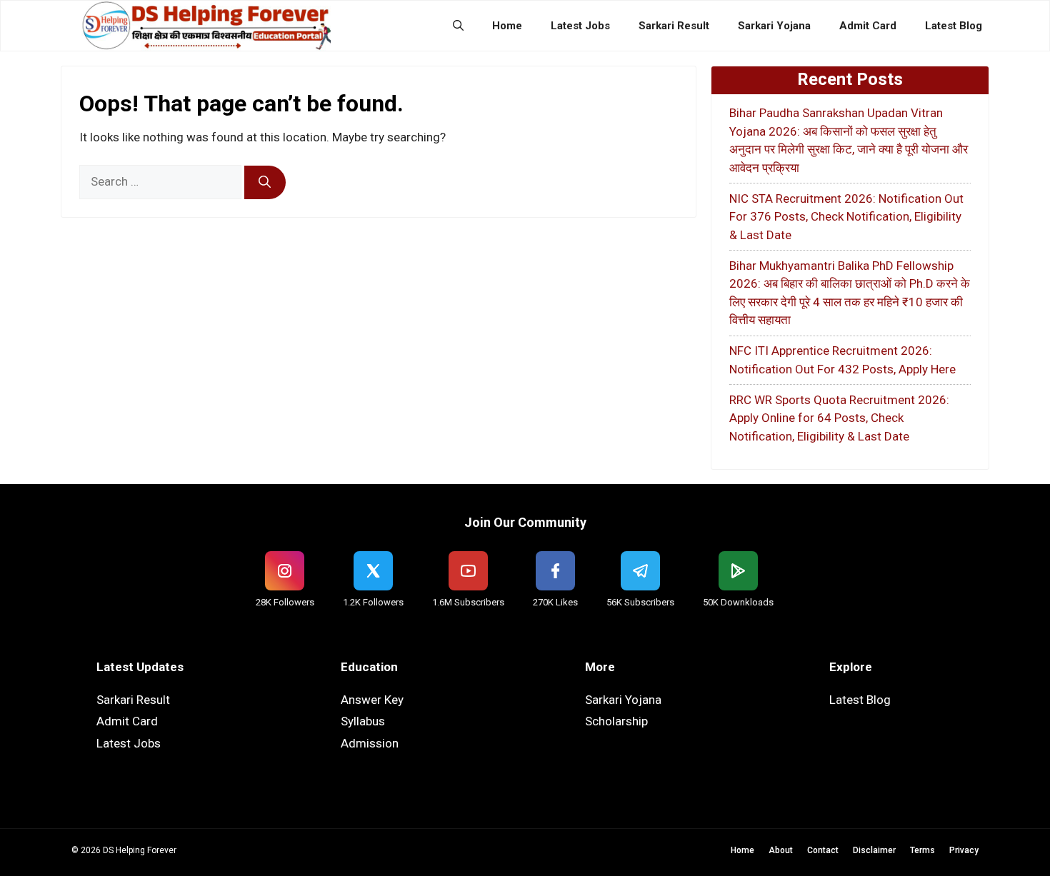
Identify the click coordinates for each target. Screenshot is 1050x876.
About (781, 850)
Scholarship (616, 721)
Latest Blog (953, 25)
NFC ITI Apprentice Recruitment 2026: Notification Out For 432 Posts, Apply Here (842, 359)
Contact (823, 850)
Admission (370, 743)
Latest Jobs (580, 25)
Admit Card (867, 25)
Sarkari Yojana (774, 25)
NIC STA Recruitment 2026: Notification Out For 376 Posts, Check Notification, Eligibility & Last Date (846, 216)
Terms (922, 850)
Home (507, 25)
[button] (458, 25)
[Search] (265, 183)
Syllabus (363, 721)
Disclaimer (874, 850)
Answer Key (372, 700)
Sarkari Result (674, 25)
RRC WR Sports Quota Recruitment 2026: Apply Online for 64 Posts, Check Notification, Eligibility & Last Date (839, 418)
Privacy (964, 850)
